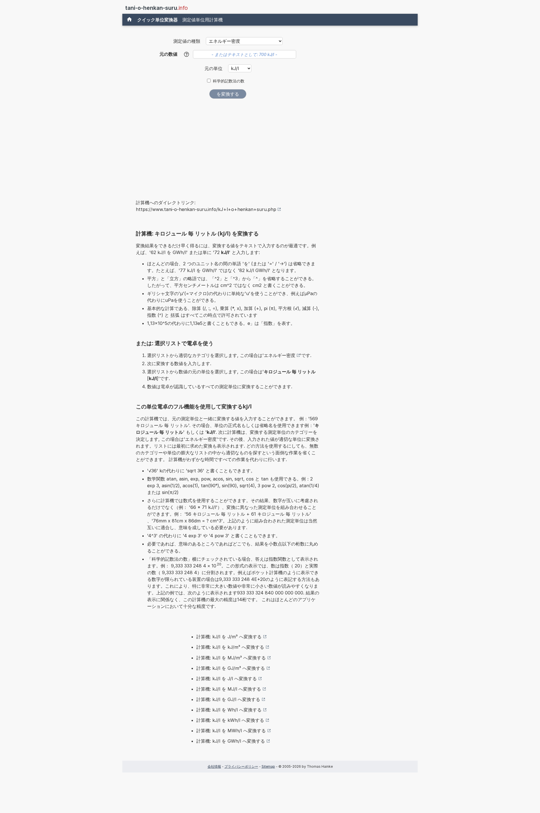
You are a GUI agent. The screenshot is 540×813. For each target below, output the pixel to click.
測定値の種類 (186, 41)
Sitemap (268, 766)
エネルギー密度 (279, 355)
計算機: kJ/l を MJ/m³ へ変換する (231, 658)
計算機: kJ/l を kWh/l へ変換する (230, 720)
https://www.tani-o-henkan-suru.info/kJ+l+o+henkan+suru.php (206, 209)
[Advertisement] (228, 145)
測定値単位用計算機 (202, 20)
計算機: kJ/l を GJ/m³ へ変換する (230, 668)
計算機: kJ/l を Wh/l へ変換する (229, 710)
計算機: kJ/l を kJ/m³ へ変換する (230, 647)
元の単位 (214, 68)
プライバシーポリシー (241, 766)
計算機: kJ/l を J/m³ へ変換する (229, 636)
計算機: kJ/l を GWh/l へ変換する (230, 741)
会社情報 (214, 766)
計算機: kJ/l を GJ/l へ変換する (228, 699)
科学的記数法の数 (228, 81)
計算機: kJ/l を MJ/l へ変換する (228, 689)
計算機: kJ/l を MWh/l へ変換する (231, 730)
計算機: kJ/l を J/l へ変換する (226, 678)
